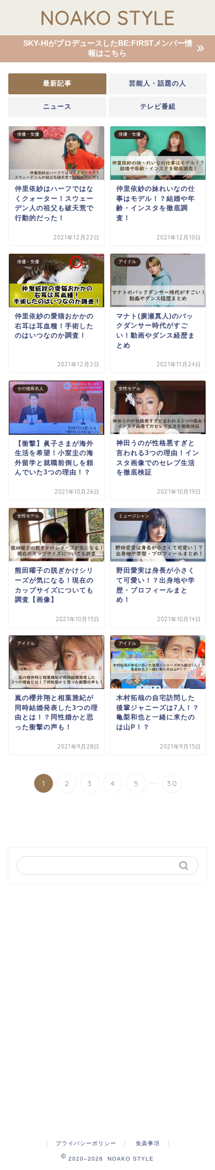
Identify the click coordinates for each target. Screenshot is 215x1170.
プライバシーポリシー (86, 1143)
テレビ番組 (158, 106)
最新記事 (57, 83)
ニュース (57, 106)
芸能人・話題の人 (157, 83)
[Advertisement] (107, 1007)
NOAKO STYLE (107, 18)
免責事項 (148, 1143)
